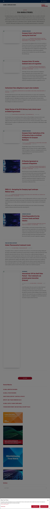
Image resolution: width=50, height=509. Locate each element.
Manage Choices (3, 506)
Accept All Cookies (35, 506)
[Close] (47, 500)
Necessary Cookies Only (44, 506)
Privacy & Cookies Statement (4, 504)
